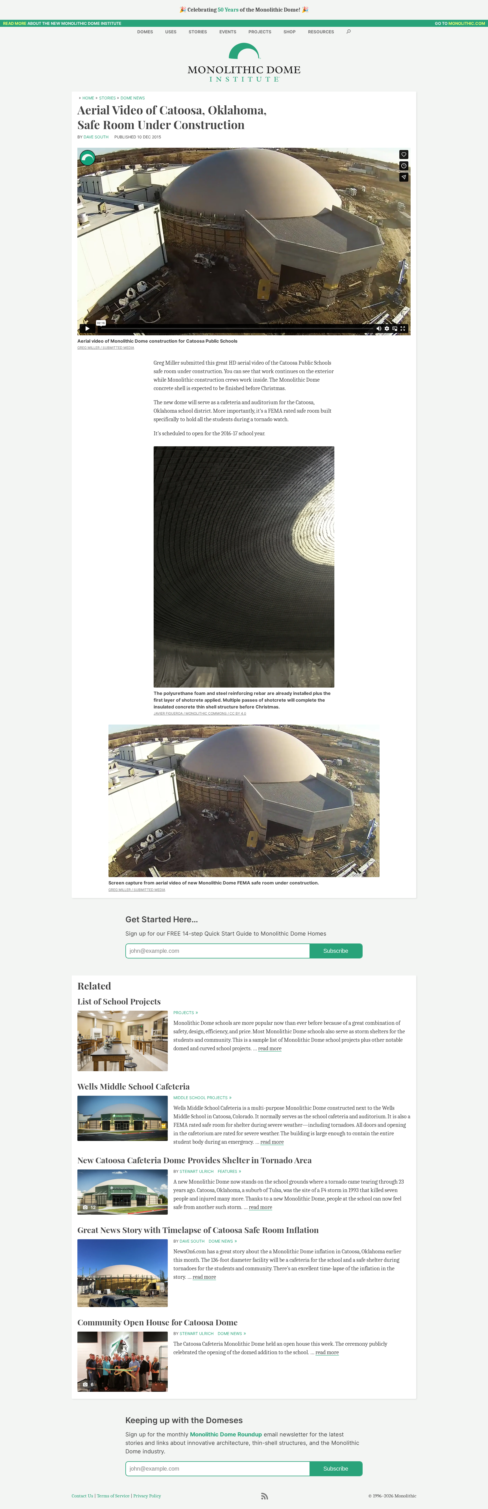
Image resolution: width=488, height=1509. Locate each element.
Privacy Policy (147, 1496)
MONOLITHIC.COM (466, 23)
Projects (185, 1012)
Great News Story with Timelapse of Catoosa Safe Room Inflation (198, 1229)
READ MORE (15, 23)
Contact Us (82, 1496)
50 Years (228, 9)
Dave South (96, 136)
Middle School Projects (202, 1097)
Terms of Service (113, 1496)
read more (270, 1048)
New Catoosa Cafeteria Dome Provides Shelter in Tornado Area (194, 1159)
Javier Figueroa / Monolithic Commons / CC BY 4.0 (200, 713)
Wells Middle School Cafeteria (133, 1086)
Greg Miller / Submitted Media (105, 347)
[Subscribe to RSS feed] (264, 1499)
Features (229, 1171)
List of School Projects (119, 1001)
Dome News (223, 1241)
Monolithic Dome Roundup (226, 1434)
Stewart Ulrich (196, 1171)
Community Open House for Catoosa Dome (157, 1322)
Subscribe (335, 951)
